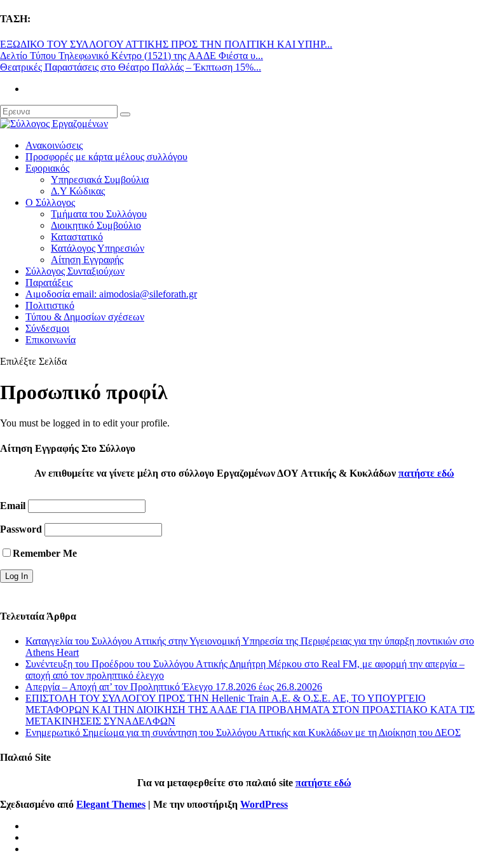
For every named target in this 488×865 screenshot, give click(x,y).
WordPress (264, 804)
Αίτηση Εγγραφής (87, 259)
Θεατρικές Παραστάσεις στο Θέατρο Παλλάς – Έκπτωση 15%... (130, 67)
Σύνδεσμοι (47, 328)
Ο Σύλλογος (50, 202)
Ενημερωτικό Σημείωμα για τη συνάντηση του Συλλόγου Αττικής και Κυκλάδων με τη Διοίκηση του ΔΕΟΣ (243, 732)
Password (21, 529)
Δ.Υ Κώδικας (78, 191)
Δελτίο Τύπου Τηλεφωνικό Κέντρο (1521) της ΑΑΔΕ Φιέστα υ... (131, 55)
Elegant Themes (111, 804)
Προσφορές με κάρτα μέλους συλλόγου (106, 156)
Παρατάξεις (48, 282)
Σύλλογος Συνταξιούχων (75, 271)
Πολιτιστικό (49, 305)
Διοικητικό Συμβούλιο (96, 225)
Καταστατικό (77, 236)
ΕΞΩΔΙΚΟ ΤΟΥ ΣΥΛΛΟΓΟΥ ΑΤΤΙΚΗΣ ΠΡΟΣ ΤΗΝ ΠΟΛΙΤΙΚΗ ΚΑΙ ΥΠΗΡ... (166, 44)
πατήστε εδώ (426, 473)
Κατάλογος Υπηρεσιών (97, 248)
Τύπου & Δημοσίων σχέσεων (84, 316)
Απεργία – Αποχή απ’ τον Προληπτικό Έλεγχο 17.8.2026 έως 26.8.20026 (173, 686)
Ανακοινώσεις (54, 145)
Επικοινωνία (50, 339)
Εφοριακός (47, 168)
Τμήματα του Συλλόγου (99, 213)
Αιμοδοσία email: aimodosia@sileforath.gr (111, 294)
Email (12, 505)
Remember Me (45, 553)
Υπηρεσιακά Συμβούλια (100, 179)
